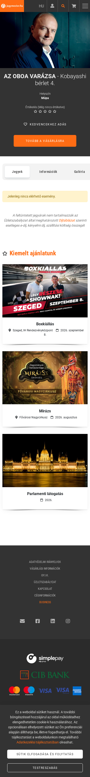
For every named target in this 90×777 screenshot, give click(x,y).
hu (41, 6)
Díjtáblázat (67, 220)
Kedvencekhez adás (48, 124)
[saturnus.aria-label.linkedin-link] (53, 621)
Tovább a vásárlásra (45, 141)
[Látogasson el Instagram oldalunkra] (68, 621)
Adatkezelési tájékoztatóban (38, 742)
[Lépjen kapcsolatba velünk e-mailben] (22, 621)
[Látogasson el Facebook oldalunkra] (38, 621)
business (45, 602)
